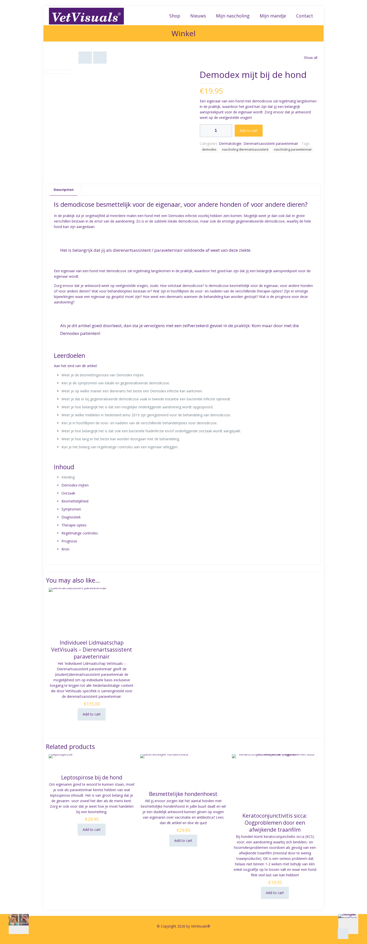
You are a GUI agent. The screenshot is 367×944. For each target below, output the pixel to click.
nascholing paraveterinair (293, 149)
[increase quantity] (226, 130)
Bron (65, 549)
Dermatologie (230, 143)
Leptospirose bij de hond (91, 777)
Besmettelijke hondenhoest (183, 793)
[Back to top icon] (343, 934)
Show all (310, 57)
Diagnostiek (71, 517)
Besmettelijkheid (74, 501)
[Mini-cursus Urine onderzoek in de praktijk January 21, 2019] (14, 924)
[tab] (63, 189)
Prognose (69, 541)
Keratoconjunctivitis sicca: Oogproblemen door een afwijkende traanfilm (274, 822)
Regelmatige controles (79, 533)
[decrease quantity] (205, 130)
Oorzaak (68, 493)
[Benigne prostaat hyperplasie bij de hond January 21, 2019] (352, 924)
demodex (209, 149)
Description (64, 189)
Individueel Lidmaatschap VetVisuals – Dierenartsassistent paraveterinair (91, 649)
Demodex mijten (75, 485)
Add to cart (249, 130)
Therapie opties (74, 525)
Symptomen (71, 509)
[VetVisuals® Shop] (86, 15)
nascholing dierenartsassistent (245, 149)
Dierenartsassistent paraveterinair (270, 143)
